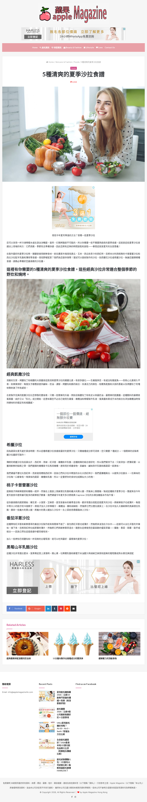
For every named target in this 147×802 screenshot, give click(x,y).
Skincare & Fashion (63, 62)
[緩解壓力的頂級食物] (119, 644)
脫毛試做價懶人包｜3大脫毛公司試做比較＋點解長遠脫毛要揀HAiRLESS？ (64, 765)
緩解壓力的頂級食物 (108, 658)
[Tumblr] (54, 608)
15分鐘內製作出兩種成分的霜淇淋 (68, 658)
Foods (76, 62)
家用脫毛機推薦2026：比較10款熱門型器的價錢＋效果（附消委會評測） (64, 697)
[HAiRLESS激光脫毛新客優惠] (73, 34)
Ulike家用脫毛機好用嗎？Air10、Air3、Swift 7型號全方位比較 (63, 728)
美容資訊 (57, 47)
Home (35, 47)
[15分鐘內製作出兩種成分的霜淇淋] (73, 644)
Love (100, 47)
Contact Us (110, 47)
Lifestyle (90, 47)
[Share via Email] (73, 608)
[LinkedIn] (48, 608)
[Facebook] (72, 797)
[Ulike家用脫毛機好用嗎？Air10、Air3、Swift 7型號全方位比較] (47, 726)
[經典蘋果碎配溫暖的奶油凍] (27, 644)
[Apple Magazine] (73, 13)
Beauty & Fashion (73, 47)
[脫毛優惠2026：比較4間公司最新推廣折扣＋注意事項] (47, 712)
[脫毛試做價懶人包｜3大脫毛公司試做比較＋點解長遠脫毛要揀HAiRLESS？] (47, 763)
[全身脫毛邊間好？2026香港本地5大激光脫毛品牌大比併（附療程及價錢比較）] (47, 743)
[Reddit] (67, 608)
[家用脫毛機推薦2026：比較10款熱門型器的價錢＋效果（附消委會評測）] (47, 696)
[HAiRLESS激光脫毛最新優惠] (73, 207)
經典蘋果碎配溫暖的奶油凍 (19, 658)
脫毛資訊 (45, 47)
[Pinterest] (61, 608)
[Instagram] (75, 797)
